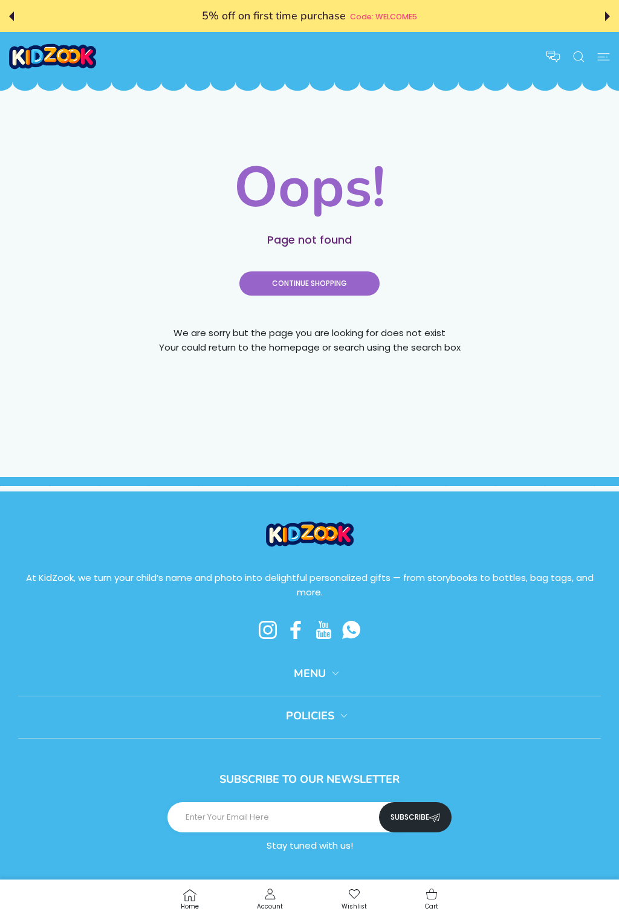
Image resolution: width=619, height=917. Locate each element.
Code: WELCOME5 (383, 16)
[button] (11, 16)
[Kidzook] (52, 56)
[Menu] (603, 56)
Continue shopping (309, 283)
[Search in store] (578, 56)
